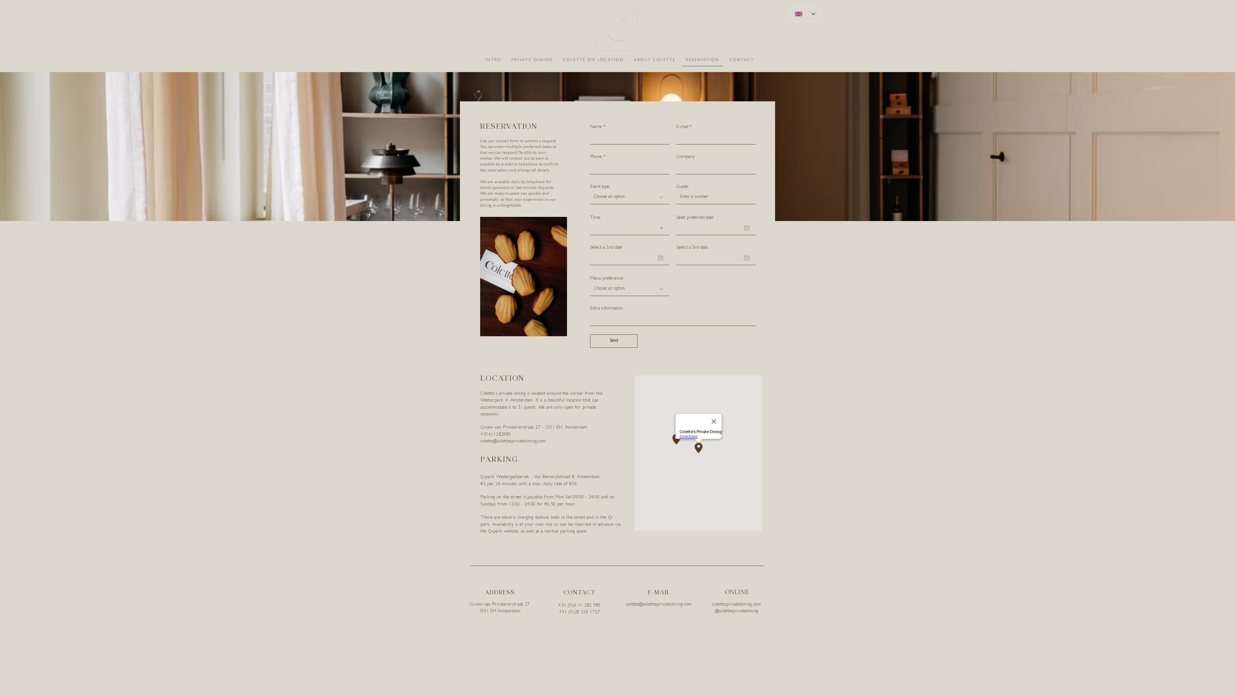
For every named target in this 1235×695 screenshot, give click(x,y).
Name (596, 127)
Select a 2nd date (606, 248)
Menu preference (606, 278)
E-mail (682, 127)
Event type (599, 187)
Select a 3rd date (692, 248)
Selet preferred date (695, 218)
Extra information (606, 308)
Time (595, 218)
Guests (682, 187)
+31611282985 (495, 434)
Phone (596, 157)
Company (685, 157)
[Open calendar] (746, 228)
